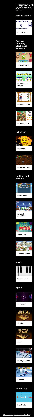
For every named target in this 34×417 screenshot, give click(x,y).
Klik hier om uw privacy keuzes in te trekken (16, 415)
